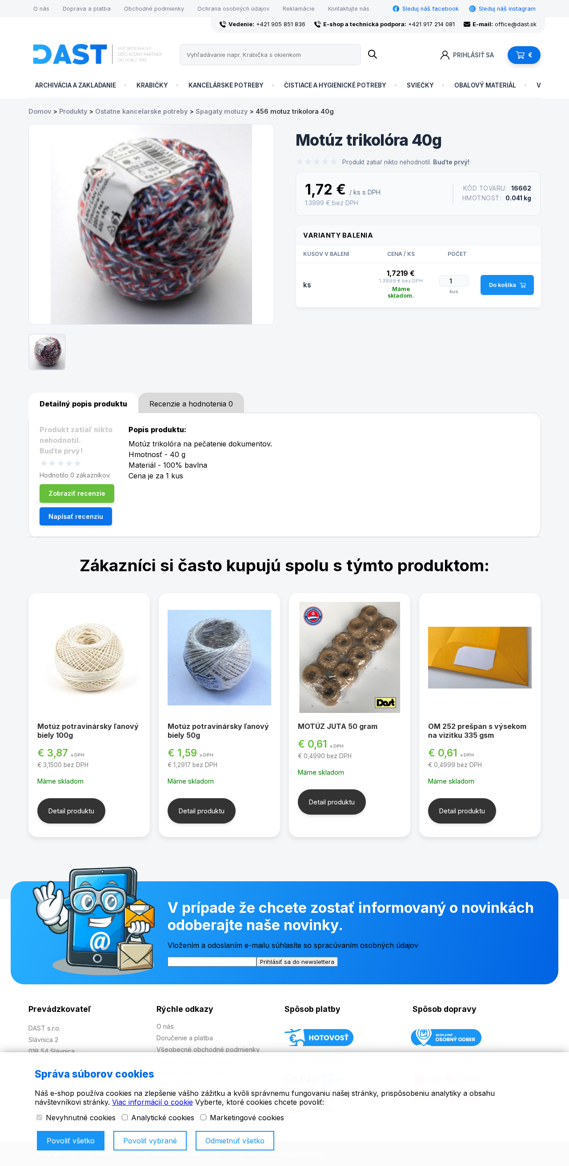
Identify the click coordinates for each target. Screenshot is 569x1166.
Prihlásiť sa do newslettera (297, 961)
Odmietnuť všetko (234, 1140)
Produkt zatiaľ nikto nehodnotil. (405, 162)
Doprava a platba (87, 8)
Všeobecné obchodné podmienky (208, 1049)
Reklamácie (299, 8)
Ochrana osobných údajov (233, 8)
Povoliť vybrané (150, 1140)
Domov (39, 111)
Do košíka (502, 285)
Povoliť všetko (71, 1140)
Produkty (73, 111)
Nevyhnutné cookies (80, 1117)
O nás (41, 8)
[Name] (372, 54)
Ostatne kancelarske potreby (141, 111)
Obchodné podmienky (154, 8)
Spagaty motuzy (222, 111)
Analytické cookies (161, 1117)
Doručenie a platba (184, 1038)
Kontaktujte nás (348, 8)
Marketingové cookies (246, 1117)
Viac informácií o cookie (152, 1102)
